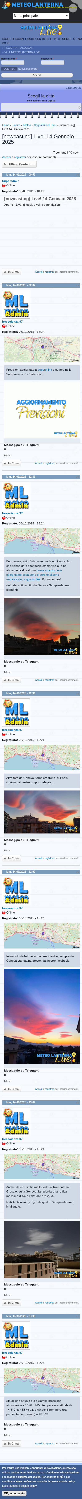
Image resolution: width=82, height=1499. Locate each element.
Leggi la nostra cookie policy (19, 1485)
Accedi (6, 157)
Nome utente (9, 58)
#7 (77, 1316)
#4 (77, 693)
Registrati (9, 68)
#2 (77, 285)
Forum (16, 125)
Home (5, 125)
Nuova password (27, 68)
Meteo (27, 125)
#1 (77, 175)
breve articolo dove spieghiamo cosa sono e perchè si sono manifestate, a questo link (34, 575)
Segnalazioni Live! (45, 125)
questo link (45, 369)
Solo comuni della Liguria (41, 100)
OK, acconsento (14, 1493)
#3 (77, 477)
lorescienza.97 (12, 321)
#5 (77, 872)
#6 (77, 1102)
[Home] (41, 6)
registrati (20, 157)
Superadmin (10, 181)
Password (47, 58)
